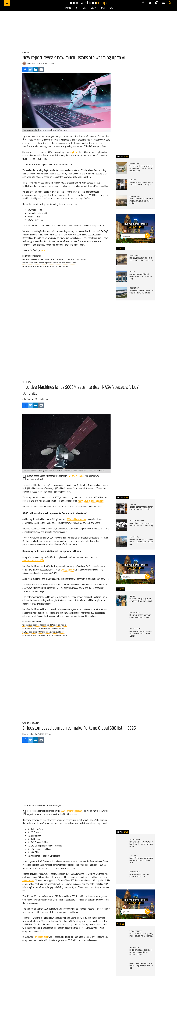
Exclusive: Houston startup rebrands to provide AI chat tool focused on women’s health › (49, 263)
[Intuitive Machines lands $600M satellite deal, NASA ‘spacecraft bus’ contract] (66, 443)
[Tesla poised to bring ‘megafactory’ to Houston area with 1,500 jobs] (121, 184)
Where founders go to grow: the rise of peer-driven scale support (140, 600)
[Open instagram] (157, 3)
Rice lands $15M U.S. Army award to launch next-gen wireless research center (141, 844)
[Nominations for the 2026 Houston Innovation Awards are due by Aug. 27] (121, 525)
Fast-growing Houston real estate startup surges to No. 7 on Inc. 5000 (141, 259)
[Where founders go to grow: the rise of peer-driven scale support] (121, 600)
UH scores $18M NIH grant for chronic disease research (139, 875)
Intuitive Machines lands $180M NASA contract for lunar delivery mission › (45, 635)
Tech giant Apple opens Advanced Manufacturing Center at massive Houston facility (141, 168)
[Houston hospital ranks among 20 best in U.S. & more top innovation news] (121, 541)
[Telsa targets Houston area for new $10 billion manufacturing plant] (121, 292)
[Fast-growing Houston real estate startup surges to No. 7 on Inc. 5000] (121, 259)
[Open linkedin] (164, 3)
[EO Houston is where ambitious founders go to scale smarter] (121, 616)
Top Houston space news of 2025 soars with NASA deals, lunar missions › (44, 625)
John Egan (31, 63)
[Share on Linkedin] (35, 69)
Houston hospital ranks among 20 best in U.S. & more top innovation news (141, 542)
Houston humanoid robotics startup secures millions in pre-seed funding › (45, 266)
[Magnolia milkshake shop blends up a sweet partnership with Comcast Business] (121, 951)
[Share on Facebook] (25, 69)
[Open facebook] (143, 3)
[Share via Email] (41, 69)
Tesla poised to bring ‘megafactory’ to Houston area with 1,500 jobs (141, 183)
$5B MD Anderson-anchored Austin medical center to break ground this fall (141, 201)
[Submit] (170, 3)
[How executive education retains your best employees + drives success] (121, 633)
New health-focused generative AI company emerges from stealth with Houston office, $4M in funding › (54, 259)
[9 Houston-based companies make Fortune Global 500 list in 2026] (66, 778)
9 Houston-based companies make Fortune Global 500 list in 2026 (79, 728)
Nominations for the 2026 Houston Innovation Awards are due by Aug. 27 (141, 525)
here (43, 250)
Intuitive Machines (76, 475)
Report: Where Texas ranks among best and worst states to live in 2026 (141, 860)
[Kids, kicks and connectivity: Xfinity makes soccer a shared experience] (121, 935)
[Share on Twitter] (30, 69)
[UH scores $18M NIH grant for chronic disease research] (121, 876)
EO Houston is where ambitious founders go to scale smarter (140, 616)
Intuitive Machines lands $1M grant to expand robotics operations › (43, 628)
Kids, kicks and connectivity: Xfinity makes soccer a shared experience (141, 935)
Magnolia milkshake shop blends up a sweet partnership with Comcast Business (140, 952)
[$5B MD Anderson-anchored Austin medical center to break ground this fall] (121, 200)
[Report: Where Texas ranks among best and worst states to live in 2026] (121, 860)
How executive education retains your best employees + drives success (140, 633)
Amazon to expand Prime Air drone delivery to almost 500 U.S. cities (140, 276)
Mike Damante (27, 734)
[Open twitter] (150, 3)
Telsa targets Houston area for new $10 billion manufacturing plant (141, 291)
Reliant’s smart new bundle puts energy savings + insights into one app (141, 966)
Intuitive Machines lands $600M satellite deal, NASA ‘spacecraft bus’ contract (80, 390)
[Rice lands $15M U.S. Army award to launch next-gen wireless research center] (121, 843)
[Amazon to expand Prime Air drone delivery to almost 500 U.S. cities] (121, 276)
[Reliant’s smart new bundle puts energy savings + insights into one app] (121, 968)
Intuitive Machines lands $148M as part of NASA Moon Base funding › (43, 632)
